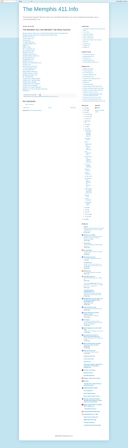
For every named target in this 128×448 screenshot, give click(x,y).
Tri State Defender (87, 71)
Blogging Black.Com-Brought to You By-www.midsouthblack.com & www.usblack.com (93, 300)
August (87, 124)
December (87, 114)
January (87, 216)
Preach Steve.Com (89, 359)
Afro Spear (87, 319)
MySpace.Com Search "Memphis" (32, 87)
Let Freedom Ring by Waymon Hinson (92, 258)
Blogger (71, 436)
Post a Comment (29, 104)
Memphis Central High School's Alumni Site (94, 101)
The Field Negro (88, 250)
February (87, 214)
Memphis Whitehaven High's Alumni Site (93, 88)
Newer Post (26, 107)
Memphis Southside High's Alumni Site (93, 90)
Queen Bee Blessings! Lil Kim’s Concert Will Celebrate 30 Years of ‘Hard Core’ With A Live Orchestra (94, 230)
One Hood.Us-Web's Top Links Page (92, 40)
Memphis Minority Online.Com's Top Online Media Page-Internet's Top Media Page (45, 33)
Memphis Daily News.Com (30, 75)
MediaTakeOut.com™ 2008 (91, 414)
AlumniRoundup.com (89, 276)
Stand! (86, 142)
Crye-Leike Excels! (87, 139)
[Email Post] (40, 94)
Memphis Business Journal (30, 73)
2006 (84, 219)
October (87, 118)
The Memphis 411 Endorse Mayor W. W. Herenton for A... (88, 182)
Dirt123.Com (87, 361)
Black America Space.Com (30, 66)
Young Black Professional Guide (92, 425)
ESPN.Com (86, 47)
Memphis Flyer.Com (28, 52)
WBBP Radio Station (88, 69)
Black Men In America (89, 257)
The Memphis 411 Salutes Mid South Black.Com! (88, 191)
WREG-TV (25, 45)
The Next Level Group (88, 54)
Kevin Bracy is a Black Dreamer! (91, 352)
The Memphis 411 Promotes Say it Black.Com (88, 146)
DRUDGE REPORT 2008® (90, 388)
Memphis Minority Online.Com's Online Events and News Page (40, 35)
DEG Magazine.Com (88, 76)
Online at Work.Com (28, 38)
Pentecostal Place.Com (90, 307)
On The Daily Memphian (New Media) (92, 272)
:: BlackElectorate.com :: (90, 409)
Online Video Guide (88, 36)
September (87, 121)
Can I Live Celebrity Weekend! (88, 166)
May (86, 207)
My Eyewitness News (28, 50)
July (86, 126)
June (86, 129)
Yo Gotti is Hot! (88, 176)
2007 (84, 112)
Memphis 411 (30, 96)
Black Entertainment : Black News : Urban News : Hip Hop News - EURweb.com (93, 366)
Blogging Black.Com (28, 59)
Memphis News (47, 96)
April (86, 210)
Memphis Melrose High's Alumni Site (92, 86)
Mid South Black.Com (29, 57)
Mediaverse (26, 90)
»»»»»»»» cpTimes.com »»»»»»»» (93, 283)
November (87, 116)
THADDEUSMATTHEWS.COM (91, 411)
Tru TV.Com (86, 32)
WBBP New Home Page (90, 419)
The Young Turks (88, 390)
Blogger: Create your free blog (92, 378)
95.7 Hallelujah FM (28, 76)
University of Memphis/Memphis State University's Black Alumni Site (92, 94)
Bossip (86, 226)
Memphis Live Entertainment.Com (32, 63)
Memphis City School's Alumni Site (92, 97)
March (86, 212)
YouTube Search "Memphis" (30, 85)
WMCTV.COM (26, 47)
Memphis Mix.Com (28, 61)
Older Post (73, 107)
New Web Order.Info (89, 375)
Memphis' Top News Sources (90, 92)
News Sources (54, 96)
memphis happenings (38, 96)
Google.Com (86, 45)
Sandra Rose (87, 243)
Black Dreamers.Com (89, 350)
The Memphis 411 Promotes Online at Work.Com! (88, 159)
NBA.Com (85, 41)
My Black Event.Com (28, 36)
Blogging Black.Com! (88, 303)
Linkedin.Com (86, 43)
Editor (98, 107)
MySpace (86, 381)
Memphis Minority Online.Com (31, 56)
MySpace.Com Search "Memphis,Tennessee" (35, 89)
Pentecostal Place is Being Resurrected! (93, 308)
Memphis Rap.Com (88, 173)
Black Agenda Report (89, 393)
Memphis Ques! (87, 195)
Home (49, 107)
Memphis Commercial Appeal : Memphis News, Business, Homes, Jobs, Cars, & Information (93, 400)
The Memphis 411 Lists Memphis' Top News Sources (88, 133)
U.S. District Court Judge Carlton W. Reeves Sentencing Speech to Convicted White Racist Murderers (93, 323)
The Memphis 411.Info (50, 9)
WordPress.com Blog (89, 235)
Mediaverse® (87, 271)
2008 (84, 110)
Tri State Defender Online (30, 68)
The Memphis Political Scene (88, 204)
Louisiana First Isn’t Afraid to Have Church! (93, 331)
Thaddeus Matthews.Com (30, 54)
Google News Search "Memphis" (31, 83)
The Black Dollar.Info (28, 42)
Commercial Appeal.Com (29, 43)
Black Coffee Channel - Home (92, 396)
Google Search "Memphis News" (31, 78)
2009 (84, 108)
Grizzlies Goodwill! (88, 199)
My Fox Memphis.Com (29, 49)
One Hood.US (26, 40)
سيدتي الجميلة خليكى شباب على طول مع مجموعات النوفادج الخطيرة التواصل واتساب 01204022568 (93, 265)
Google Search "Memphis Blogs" (32, 80)
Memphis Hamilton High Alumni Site (92, 99)
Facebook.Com (88, 262)
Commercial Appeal (88, 84)
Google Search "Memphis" (30, 82)
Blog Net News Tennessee (30, 71)
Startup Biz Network (88, 34)
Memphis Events (87, 80)
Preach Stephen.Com (28, 69)
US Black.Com (27, 64)
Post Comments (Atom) (35, 110)
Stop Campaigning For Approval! (91, 315)
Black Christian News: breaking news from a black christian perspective (92, 345)
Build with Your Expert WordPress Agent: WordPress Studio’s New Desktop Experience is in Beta (93, 238)
